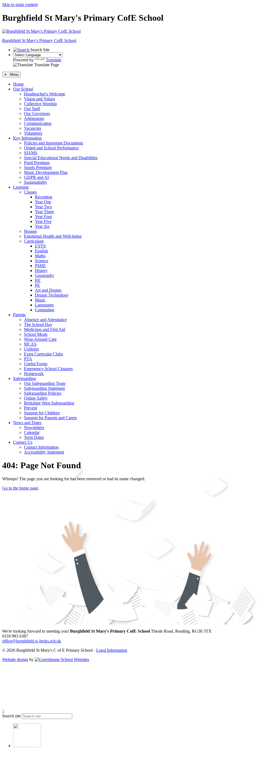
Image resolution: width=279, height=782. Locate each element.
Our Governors (37, 113)
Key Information (27, 138)
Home (18, 84)
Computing (44, 309)
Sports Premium (37, 167)
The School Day (38, 324)
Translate (53, 60)
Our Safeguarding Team (44, 383)
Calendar (32, 432)
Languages (44, 305)
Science (41, 260)
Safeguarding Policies (42, 393)
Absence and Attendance (45, 319)
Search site (11, 716)
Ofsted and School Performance (51, 148)
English (41, 251)
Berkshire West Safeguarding (49, 403)
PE (37, 285)
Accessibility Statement (44, 452)
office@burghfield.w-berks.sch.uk (31, 641)
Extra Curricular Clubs (43, 354)
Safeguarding (24, 378)
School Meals (35, 334)
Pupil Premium (37, 162)
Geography (44, 275)
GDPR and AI (36, 177)
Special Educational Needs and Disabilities (61, 157)
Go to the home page (20, 488)
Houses (30, 231)
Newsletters (34, 427)
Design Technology (52, 295)
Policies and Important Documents (53, 143)
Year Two (43, 206)
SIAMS (30, 152)
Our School (23, 89)
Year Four (43, 216)
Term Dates (34, 437)
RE (38, 280)
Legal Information (111, 650)
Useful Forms (35, 363)
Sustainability (35, 182)
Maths (40, 255)
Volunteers (33, 133)
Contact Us (22, 442)
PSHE (40, 265)
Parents (19, 314)
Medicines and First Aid (44, 329)
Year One (43, 202)
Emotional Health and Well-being (52, 236)
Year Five (43, 221)
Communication (37, 123)
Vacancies (32, 128)
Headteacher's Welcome (44, 94)
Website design (15, 659)
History (41, 270)
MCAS (30, 344)
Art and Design (48, 290)
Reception (43, 197)
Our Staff (32, 108)
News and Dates (27, 422)
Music (40, 300)
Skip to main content (20, 4)
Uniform (31, 349)
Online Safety (36, 398)
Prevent (30, 408)
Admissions (34, 118)
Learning (21, 187)
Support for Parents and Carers (50, 417)
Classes (30, 192)
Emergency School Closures (48, 368)
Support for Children (42, 412)
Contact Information (41, 447)
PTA (28, 359)
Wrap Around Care (40, 339)
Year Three (44, 211)
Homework (34, 373)
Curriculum (34, 241)
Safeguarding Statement (44, 388)
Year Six (42, 226)
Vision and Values (39, 98)
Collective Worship (40, 103)
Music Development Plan (46, 172)
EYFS (40, 246)
